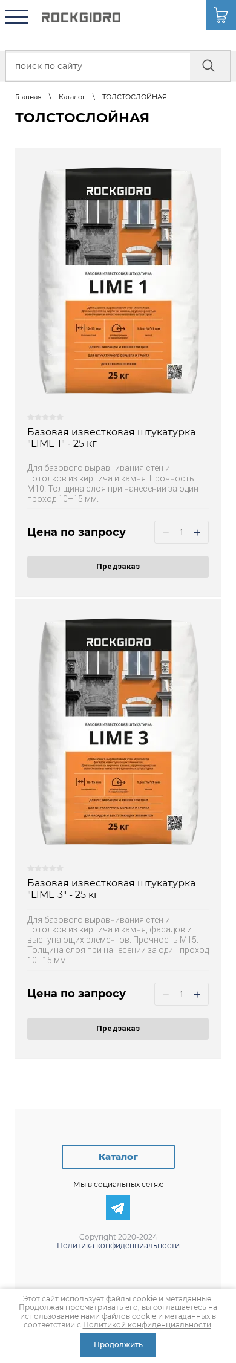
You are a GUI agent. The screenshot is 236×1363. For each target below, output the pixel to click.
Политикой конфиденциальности (147, 1324)
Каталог (118, 1156)
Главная (28, 97)
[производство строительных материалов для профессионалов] (81, 17)
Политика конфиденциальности (118, 1245)
